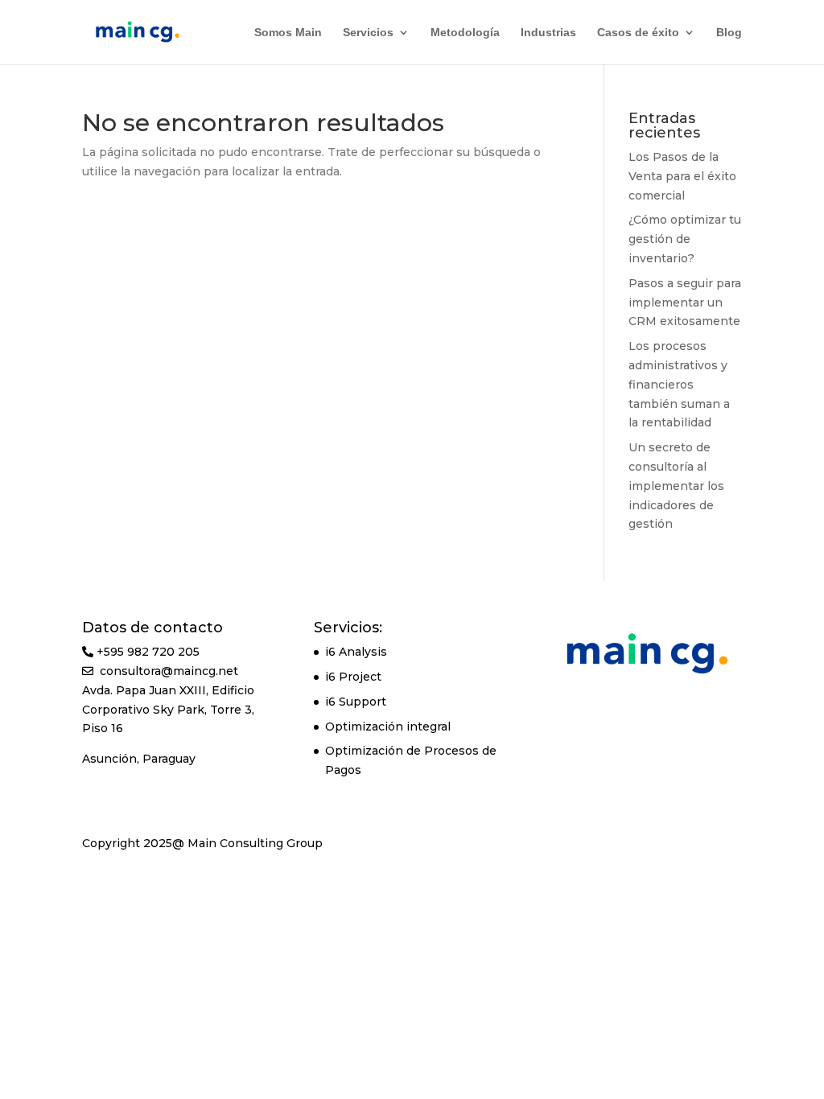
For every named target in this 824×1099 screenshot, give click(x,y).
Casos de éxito (638, 33)
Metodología (465, 33)
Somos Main (288, 33)
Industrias (548, 33)
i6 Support (355, 701)
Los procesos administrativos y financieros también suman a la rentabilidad (679, 384)
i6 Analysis (356, 651)
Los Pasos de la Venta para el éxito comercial (682, 176)
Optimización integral (388, 726)
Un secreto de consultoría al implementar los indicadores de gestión (676, 485)
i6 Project (353, 676)
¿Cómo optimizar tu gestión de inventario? (684, 238)
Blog (729, 33)
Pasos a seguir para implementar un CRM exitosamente (684, 302)
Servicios (368, 33)
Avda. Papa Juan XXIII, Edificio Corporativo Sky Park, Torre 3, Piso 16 (168, 709)
